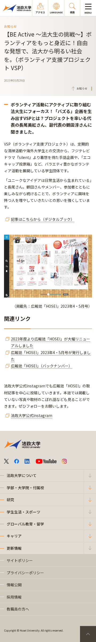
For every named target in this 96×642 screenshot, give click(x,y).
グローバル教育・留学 (25, 524)
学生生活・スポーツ (23, 512)
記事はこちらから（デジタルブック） (42, 219)
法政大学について (22, 475)
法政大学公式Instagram (31, 415)
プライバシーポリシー (25, 572)
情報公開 (14, 584)
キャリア (14, 536)
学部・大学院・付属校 (25, 487)
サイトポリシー (20, 560)
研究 (10, 499)
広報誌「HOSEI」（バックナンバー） (41, 365)
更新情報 (14, 548)
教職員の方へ (18, 609)
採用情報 (14, 597)
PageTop (88, 634)
